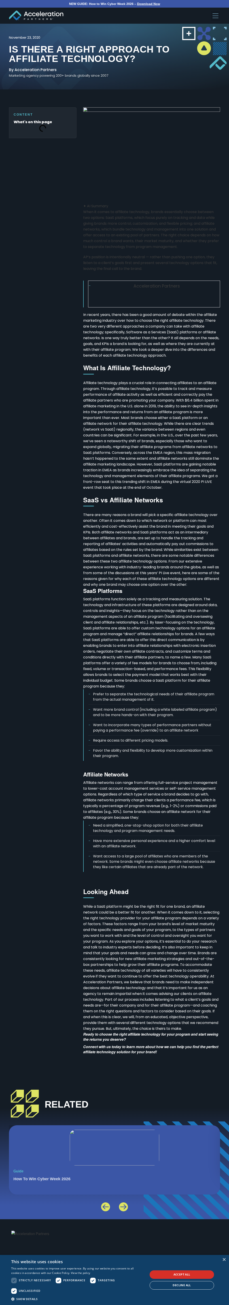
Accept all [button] (182, 1274)
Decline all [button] (182, 1285)
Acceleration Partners (157, 286)
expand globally (97, 446)
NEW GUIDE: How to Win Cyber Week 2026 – (114, 4)
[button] (215, 16)
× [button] (224, 1259)
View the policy (80, 1273)
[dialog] (114, 1280)
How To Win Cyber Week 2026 (41, 1179)
